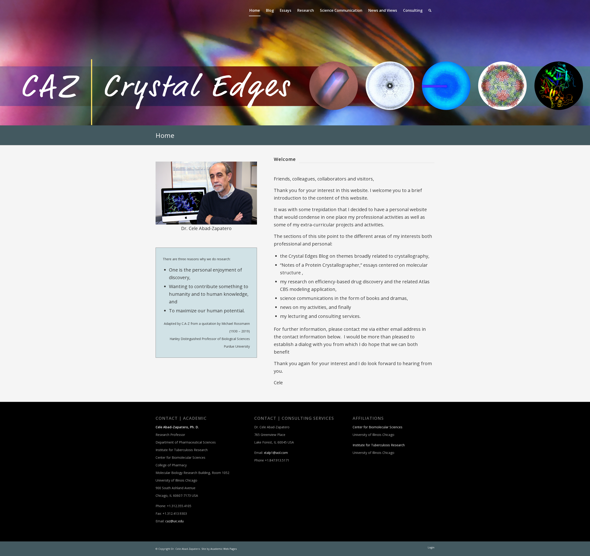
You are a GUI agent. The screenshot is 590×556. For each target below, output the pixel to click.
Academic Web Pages (223, 548)
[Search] (429, 10)
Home (165, 135)
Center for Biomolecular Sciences (377, 427)
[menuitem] (254, 10)
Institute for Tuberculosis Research (379, 445)
